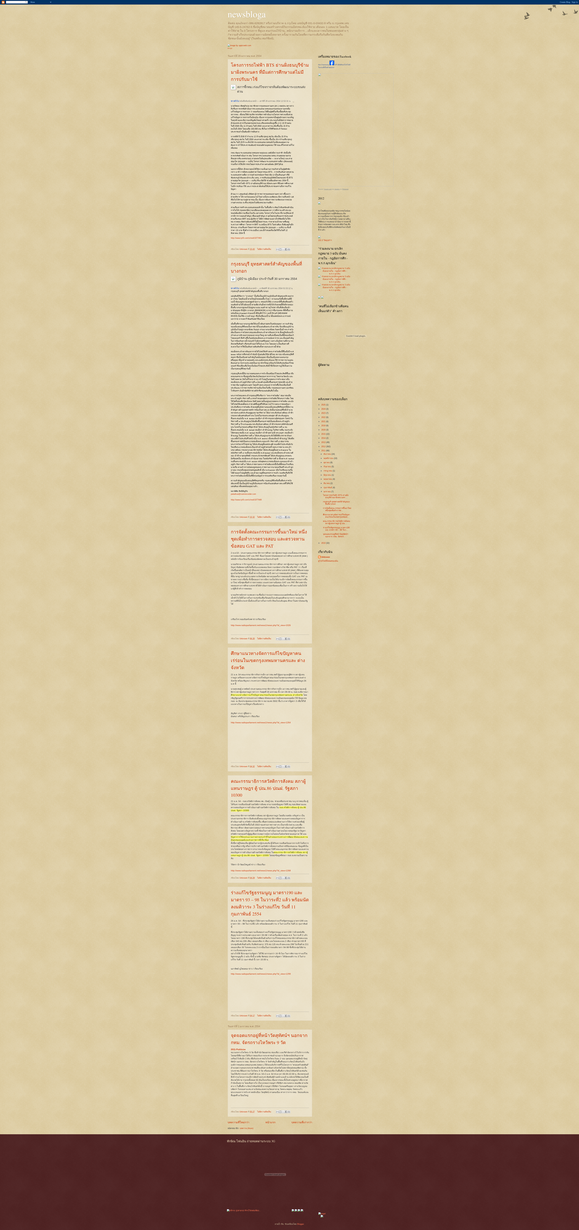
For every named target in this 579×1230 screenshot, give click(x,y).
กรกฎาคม (328, 471)
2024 (323, 409)
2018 (323, 425)
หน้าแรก (270, 1122)
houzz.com (328, 189)
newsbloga (247, 14)
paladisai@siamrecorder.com (243, 494)
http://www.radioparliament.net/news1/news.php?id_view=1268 (261, 871)
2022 (323, 417)
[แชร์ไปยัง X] (283, 249)
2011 (323, 450)
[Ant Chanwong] (331, 64)
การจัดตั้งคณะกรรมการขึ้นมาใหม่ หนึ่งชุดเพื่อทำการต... (337, 509)
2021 (323, 421)
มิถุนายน (328, 475)
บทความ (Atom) (246, 1128)
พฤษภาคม (328, 479)
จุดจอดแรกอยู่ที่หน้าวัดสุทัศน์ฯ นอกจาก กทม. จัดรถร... (335, 535)
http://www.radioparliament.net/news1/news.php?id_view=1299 (261, 974)
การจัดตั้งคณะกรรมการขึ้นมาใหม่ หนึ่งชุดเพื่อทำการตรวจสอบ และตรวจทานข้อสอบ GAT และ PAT (269, 539)
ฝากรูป (230, 48)
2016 (323, 430)
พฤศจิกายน (329, 458)
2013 (323, 442)
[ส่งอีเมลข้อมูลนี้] (277, 249)
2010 (323, 543)
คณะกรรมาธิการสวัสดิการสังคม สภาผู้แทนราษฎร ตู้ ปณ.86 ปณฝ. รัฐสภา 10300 (268, 788)
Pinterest (345, 189)
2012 (323, 446)
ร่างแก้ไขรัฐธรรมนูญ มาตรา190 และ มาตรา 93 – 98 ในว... (336, 528)
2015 (323, 434)
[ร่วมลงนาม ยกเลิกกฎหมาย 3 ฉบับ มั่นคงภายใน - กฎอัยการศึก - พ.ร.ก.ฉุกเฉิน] (334, 274)
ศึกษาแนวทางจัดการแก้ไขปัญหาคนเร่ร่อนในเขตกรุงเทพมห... (336, 516)
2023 (323, 413)
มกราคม (327, 491)
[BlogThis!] (280, 249)
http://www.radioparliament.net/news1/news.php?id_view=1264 (261, 722)
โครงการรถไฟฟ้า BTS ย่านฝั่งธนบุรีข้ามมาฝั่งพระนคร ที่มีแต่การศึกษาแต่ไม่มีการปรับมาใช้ (270, 72)
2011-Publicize (238, 1049)
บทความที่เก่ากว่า (301, 1122)
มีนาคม (327, 483)
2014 (323, 438)
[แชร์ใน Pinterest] (288, 249)
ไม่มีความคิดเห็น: (264, 249)
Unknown (325, 557)
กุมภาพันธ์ (328, 487)
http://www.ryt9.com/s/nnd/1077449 (246, 500)
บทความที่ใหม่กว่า (238, 1122)
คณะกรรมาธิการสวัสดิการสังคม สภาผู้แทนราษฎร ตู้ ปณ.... (336, 522)
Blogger (300, 1224)
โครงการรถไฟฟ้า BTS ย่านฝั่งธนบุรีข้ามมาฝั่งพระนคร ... (335, 496)
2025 (323, 405)
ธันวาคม (327, 454)
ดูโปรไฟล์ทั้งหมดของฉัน (328, 561)
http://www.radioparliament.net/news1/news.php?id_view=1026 (261, 625)
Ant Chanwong (323, 65)
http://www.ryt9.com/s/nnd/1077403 (246, 238)
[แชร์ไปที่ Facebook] (286, 249)
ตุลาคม (327, 462)
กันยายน (328, 466)
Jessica (337, 189)
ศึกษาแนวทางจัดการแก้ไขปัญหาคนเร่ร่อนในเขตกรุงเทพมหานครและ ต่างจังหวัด (268, 660)
